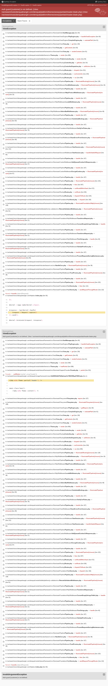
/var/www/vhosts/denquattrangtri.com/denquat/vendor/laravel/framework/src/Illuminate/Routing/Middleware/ (47, 119)
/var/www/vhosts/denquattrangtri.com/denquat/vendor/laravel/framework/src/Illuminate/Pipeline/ (40, 81)
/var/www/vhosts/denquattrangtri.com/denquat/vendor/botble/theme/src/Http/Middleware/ (42, 111)
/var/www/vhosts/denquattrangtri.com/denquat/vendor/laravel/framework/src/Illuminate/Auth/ (40, 33)
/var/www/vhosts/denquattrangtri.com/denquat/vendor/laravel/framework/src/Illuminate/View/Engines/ (43, 36)
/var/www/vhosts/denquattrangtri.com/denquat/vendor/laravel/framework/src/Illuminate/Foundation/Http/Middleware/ (48, 128)
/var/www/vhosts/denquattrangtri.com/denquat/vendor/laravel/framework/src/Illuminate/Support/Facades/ (42, 370)
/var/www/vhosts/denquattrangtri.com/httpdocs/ (24, 295)
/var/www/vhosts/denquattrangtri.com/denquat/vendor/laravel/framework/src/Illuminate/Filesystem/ (42, 398)
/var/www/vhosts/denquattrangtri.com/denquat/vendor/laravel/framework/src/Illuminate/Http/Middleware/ (44, 273)
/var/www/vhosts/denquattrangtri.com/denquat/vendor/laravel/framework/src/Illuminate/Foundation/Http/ (42, 199)
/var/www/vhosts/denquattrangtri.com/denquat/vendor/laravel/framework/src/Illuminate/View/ (38, 44)
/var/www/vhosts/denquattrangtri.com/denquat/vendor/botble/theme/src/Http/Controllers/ (40, 59)
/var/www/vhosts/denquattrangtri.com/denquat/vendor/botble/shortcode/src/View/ (34, 48)
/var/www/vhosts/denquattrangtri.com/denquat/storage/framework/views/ (45, 376)
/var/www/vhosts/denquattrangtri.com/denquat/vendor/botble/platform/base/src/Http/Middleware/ (43, 85)
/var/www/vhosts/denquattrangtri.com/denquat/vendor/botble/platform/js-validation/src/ (44, 209)
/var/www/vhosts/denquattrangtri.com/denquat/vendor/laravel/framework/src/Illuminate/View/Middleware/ (48, 137)
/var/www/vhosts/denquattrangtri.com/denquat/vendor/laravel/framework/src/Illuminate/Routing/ (40, 62)
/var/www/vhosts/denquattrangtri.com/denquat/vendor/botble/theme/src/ (32, 55)
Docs (101, 2)
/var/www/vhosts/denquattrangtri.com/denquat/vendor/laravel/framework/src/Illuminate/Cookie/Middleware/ (51, 162)
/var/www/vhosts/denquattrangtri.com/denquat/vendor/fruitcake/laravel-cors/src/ (36, 265)
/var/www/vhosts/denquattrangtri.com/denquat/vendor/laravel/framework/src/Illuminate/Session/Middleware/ (45, 147)
